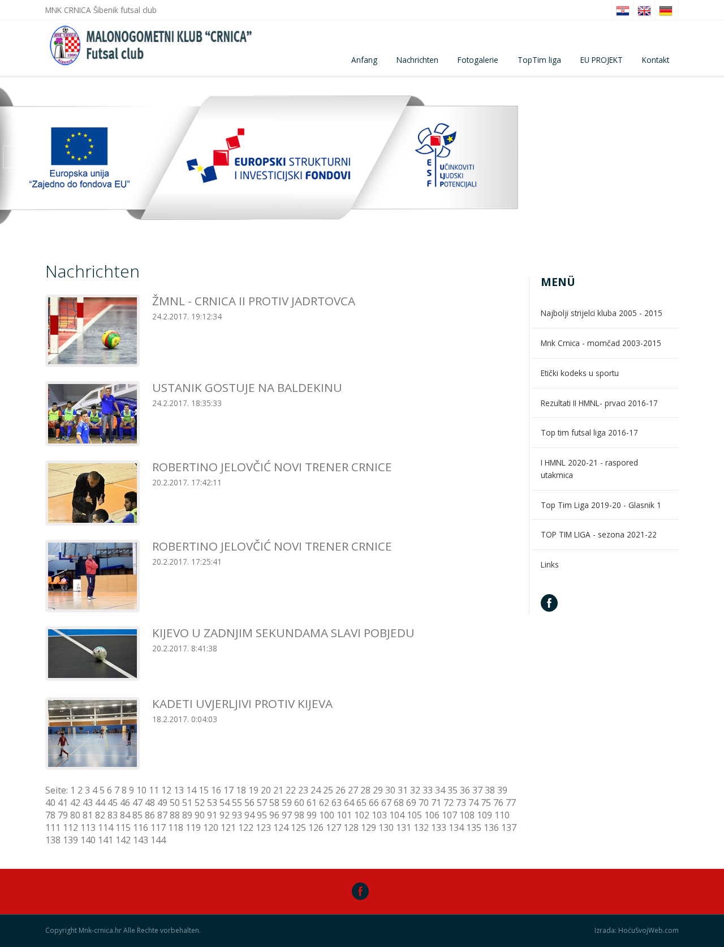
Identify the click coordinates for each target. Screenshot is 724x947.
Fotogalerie (478, 59)
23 (303, 790)
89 (187, 815)
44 (100, 802)
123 (263, 827)
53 (212, 802)
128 (351, 827)
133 (438, 827)
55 (237, 802)
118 (175, 827)
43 (88, 802)
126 (316, 827)
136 (491, 827)
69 (411, 802)
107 (449, 815)
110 (502, 815)
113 (88, 827)
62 (324, 802)
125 (298, 827)
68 (399, 802)
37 (477, 790)
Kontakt (655, 59)
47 (137, 802)
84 (125, 815)
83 (112, 815)
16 (216, 790)
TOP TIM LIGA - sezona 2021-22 (599, 534)
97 (287, 815)
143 (140, 840)
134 (456, 827)
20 (266, 790)
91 (212, 815)
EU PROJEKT (601, 59)
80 (75, 815)
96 (274, 815)
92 (224, 815)
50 (175, 802)
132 (421, 827)
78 (50, 815)
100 (326, 815)
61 (312, 802)
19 (253, 790)
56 (249, 802)
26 (340, 790)
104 (396, 815)
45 (112, 802)
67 (386, 802)
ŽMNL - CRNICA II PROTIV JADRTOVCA (253, 301)
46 (125, 802)
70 (424, 802)
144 (158, 840)
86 (150, 815)
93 (237, 815)
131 (403, 827)
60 (299, 802)
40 (50, 802)
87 (162, 815)
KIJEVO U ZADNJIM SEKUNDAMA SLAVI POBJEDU (283, 633)
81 (88, 815)
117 (158, 827)
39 (502, 790)
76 (498, 802)
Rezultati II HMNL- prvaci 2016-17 (599, 403)
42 (75, 802)
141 (105, 840)
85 (137, 815)
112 (70, 827)
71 (436, 802)
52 (200, 802)
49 (162, 802)
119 (193, 827)
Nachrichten (417, 59)
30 (390, 790)
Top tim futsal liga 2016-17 (589, 432)
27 (353, 790)
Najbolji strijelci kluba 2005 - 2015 (601, 313)
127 (333, 827)
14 (191, 790)
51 (187, 802)
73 (461, 802)
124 (280, 827)
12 (166, 790)
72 (448, 802)
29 (378, 790)
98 (299, 815)
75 (486, 802)
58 (274, 802)
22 (291, 790)
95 (262, 815)
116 (140, 827)
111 (53, 827)
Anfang (364, 59)
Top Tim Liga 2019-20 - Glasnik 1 (601, 505)
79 (63, 815)
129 (368, 827)
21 (278, 790)
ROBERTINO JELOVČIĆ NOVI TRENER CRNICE (272, 467)
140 (88, 840)
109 (484, 815)
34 (440, 790)
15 (204, 790)
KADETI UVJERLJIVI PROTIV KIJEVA (242, 703)
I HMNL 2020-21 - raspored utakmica (589, 468)
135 (473, 827)
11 (154, 790)
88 (175, 815)
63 (336, 802)
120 (210, 827)
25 (328, 790)
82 (100, 815)
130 (386, 827)
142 (123, 840)
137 (508, 827)
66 (374, 802)
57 (262, 802)
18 (241, 790)
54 (224, 802)
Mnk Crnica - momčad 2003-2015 (601, 343)
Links (550, 564)
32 (415, 790)
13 (179, 790)
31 (403, 790)
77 (511, 802)
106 (431, 815)
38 (490, 790)
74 (473, 802)
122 (245, 827)
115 (123, 827)
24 (316, 790)
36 (465, 790)
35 (452, 790)
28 (365, 790)
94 (249, 815)
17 (228, 790)
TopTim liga (539, 59)
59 (287, 802)
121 (228, 827)
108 (467, 815)
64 (349, 802)
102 (361, 815)
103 (379, 815)
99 (312, 815)
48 (150, 802)
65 (361, 802)
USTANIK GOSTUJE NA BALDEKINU (247, 387)
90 (200, 815)
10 (141, 790)
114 (105, 827)
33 (428, 790)
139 (70, 840)
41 (63, 802)
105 (414, 815)
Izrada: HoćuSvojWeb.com (636, 930)
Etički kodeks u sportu (580, 373)
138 (53, 840)
